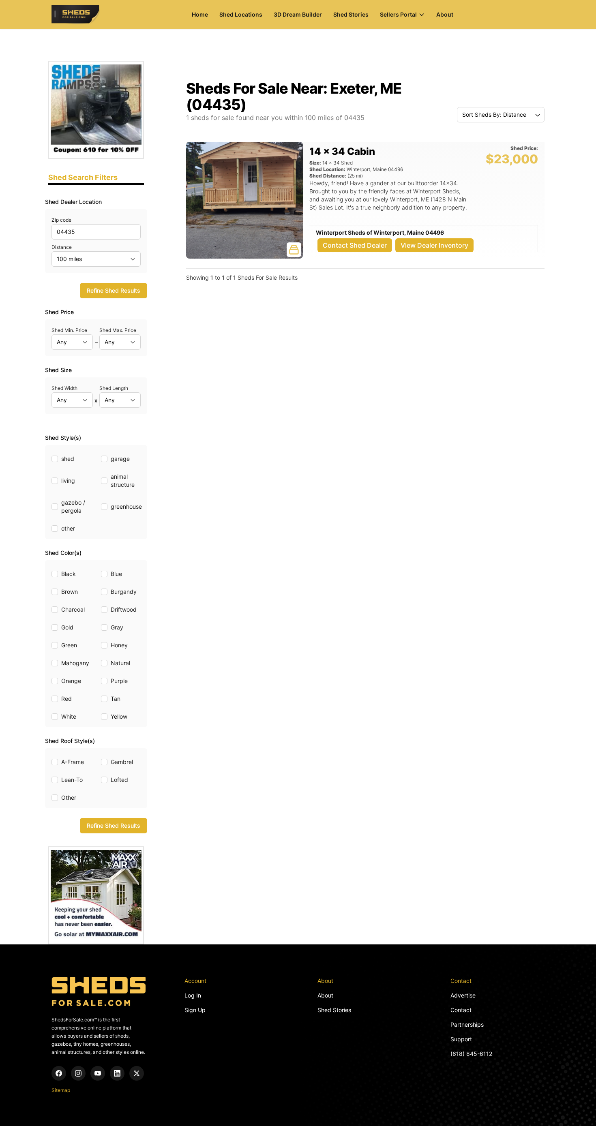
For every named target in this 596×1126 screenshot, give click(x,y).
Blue (116, 573)
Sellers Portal (398, 14)
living (68, 480)
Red (66, 698)
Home (200, 14)
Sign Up (195, 1009)
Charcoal (73, 609)
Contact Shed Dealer (355, 245)
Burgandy (124, 591)
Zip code (61, 220)
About (444, 14)
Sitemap (60, 1090)
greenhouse (126, 506)
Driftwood (124, 609)
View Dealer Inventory (434, 245)
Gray (117, 627)
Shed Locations (240, 14)
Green (69, 645)
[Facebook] (58, 1073)
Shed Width (64, 388)
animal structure (123, 480)
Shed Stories (351, 14)
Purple (119, 680)
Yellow (119, 716)
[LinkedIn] (117, 1073)
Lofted (119, 779)
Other (68, 797)
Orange (71, 680)
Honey (119, 645)
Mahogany (75, 662)
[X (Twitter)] (136, 1073)
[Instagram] (78, 1073)
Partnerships (467, 1024)
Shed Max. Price (117, 330)
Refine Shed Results (113, 290)
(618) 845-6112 (471, 1053)
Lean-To (72, 779)
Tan (115, 698)
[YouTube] (97, 1073)
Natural (120, 662)
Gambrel (122, 761)
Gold (67, 627)
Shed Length (113, 388)
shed (67, 458)
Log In (192, 995)
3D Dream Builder (298, 14)
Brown (69, 591)
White (68, 716)
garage (120, 458)
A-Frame (72, 761)
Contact (461, 1009)
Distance (61, 247)
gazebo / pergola (73, 506)
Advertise (463, 995)
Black (68, 573)
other (68, 528)
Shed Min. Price (69, 330)
